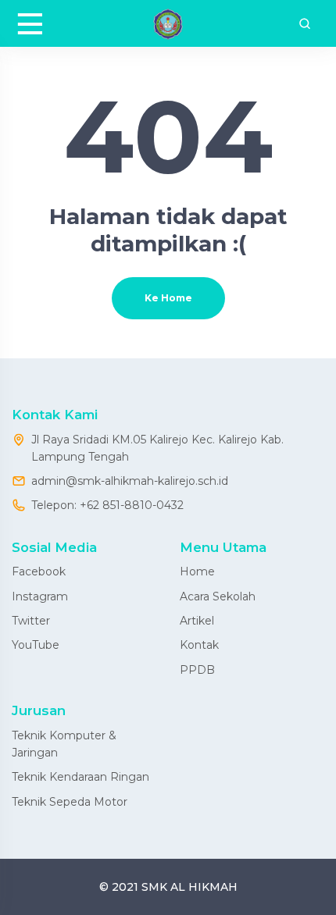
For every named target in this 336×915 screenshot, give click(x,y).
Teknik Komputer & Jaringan (64, 744)
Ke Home (168, 298)
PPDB (197, 670)
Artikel (197, 621)
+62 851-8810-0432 (132, 505)
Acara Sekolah (218, 596)
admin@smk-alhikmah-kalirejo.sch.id (129, 481)
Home (197, 571)
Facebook (39, 571)
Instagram (40, 596)
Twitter (31, 621)
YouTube (35, 645)
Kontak (199, 645)
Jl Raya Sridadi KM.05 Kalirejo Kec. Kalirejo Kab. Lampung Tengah (157, 448)
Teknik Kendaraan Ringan (80, 777)
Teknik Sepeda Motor (69, 802)
